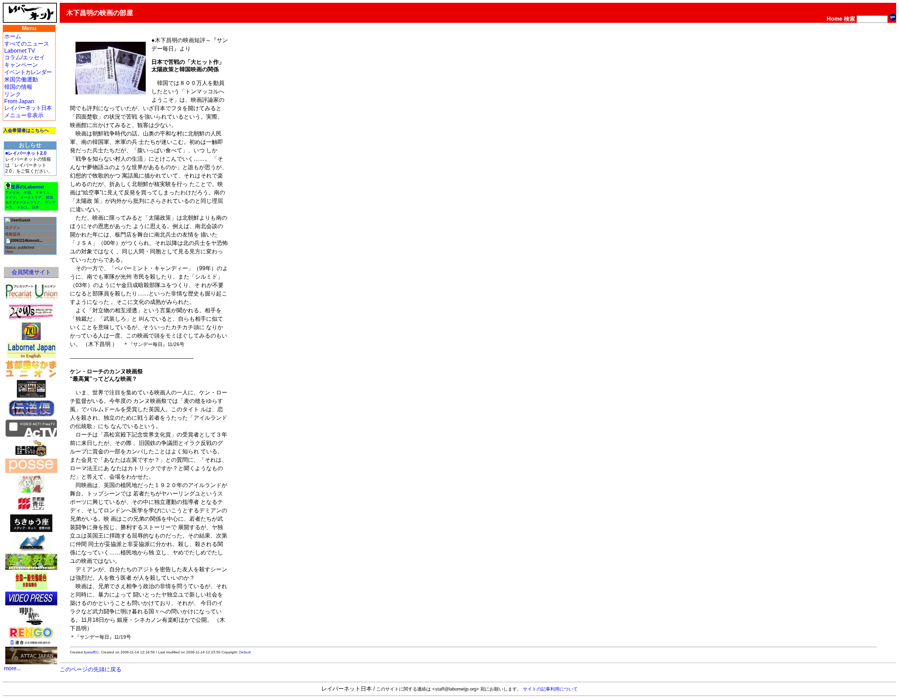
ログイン (12, 227)
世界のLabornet (27, 186)
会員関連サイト (31, 272)
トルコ (22, 207)
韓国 (49, 197)
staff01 (93, 652)
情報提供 (12, 234)
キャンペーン (21, 65)
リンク (12, 94)
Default (245, 652)
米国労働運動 (21, 79)
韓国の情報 (18, 87)
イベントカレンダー (28, 72)
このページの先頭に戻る (91, 669)
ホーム (12, 36)
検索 (849, 19)
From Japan (19, 101)
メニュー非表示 (24, 115)
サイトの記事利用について (550, 689)
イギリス (42, 192)
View (9, 251)
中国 (27, 192)
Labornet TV (19, 51)
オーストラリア (28, 202)
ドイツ (10, 197)
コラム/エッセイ (24, 57)
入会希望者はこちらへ (26, 130)
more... (12, 668)
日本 (35, 207)
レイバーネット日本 (28, 108)
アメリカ (12, 192)
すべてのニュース (26, 44)
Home (834, 19)
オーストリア (30, 197)
